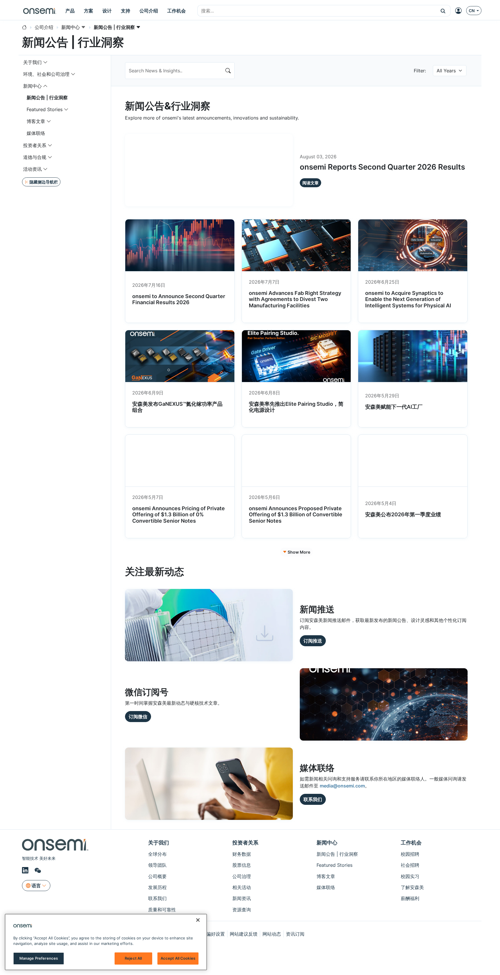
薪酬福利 (410, 898)
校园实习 (410, 876)
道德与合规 (34, 157)
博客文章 (36, 121)
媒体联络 (36, 133)
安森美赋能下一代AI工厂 (393, 407)
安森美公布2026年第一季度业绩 (403, 514)
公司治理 (241, 876)
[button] (443, 10)
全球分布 (157, 854)
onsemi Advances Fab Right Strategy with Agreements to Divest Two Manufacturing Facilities (295, 299)
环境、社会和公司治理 (46, 74)
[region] (106, 942)
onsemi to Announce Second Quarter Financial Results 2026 (178, 299)
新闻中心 (32, 86)
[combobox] (317, 11)
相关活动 (241, 887)
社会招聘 (410, 865)
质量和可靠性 (162, 909)
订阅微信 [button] (138, 716)
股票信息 (241, 865)
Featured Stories (44, 109)
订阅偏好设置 (211, 934)
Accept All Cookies (178, 958)
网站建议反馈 (244, 934)
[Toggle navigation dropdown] (45, 62)
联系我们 (157, 898)
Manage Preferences (38, 958)
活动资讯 (32, 169)
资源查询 (241, 909)
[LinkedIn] (26, 870)
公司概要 (157, 876)
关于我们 (32, 62)
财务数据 (241, 854)
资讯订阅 (295, 934)
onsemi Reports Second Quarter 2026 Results (382, 166)
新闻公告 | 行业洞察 (47, 97)
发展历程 (157, 887)
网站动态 (271, 934)
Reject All (133, 958)
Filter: (420, 71)
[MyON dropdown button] (460, 10)
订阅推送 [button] (313, 641)
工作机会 (411, 843)
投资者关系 (34, 145)
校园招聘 (410, 854)
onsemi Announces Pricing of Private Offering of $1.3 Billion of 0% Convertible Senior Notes (178, 514)
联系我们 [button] (313, 799)
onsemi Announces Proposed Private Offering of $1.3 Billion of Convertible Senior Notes (295, 514)
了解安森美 (412, 887)
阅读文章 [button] (310, 182)
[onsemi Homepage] (40, 10)
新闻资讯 (241, 898)
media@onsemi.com (342, 786)
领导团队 (157, 865)
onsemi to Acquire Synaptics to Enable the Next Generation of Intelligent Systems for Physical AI (408, 299)
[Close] (198, 920)
